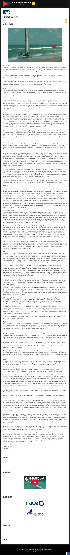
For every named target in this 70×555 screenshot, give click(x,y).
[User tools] (66, 21)
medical (22, 67)
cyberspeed (38, 551)
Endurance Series (17, 4)
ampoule (24, 71)
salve (37, 69)
